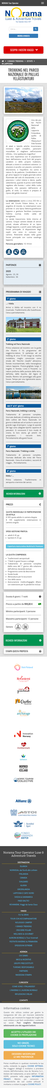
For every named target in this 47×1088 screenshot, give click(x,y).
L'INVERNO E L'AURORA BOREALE (23, 990)
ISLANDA (23, 866)
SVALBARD (23, 881)
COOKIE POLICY (34, 1084)
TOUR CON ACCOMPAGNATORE (23, 918)
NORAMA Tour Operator (10, 3)
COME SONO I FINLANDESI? (23, 986)
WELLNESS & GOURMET (23, 934)
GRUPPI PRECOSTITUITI (23, 963)
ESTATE (30, 61)
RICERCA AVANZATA (23, 35)
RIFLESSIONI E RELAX (23, 994)
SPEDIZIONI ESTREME (23, 945)
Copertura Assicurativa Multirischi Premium (25, 546)
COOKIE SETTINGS (35, 1066)
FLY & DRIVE (23, 914)
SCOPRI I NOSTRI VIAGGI (22, 50)
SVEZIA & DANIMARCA (23, 897)
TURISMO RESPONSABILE (23, 967)
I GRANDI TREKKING (15, 61)
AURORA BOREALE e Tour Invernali (23, 938)
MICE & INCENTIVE (23, 959)
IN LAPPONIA (7, 63)
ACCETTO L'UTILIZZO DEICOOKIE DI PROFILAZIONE (23, 1033)
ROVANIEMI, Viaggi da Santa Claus (23, 904)
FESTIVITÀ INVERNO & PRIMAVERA (23, 941)
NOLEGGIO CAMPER (23, 922)
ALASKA (23, 885)
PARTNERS (23, 971)
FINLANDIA (23, 874)
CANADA (23, 877)
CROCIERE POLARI (23, 930)
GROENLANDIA (23, 889)
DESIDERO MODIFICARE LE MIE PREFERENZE (23, 1055)
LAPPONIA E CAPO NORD (23, 893)
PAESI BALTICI (23, 900)
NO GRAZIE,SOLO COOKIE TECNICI (23, 1044)
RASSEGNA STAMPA (24, 975)
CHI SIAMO (23, 955)
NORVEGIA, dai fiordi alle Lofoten (23, 870)
